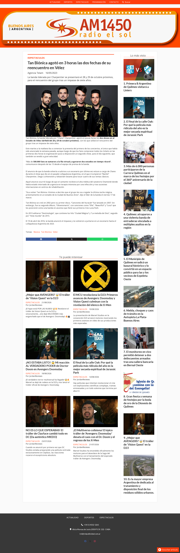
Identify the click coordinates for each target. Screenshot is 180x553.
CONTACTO (114, 2)
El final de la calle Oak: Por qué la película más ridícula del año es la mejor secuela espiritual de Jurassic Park (94, 367)
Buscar (127, 2)
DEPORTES (68, 2)
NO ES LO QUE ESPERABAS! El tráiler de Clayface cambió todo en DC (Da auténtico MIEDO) (47, 433)
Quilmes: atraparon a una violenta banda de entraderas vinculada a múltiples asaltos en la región (138, 221)
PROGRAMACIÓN (99, 2)
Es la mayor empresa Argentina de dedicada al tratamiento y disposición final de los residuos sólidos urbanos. (139, 485)
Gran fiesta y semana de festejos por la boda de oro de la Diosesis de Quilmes (138, 401)
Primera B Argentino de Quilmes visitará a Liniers (137, 87)
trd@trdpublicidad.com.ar (90, 534)
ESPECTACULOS (82, 2)
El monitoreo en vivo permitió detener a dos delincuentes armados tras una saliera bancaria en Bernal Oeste (138, 358)
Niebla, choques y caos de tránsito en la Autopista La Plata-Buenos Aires (139, 315)
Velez (55, 232)
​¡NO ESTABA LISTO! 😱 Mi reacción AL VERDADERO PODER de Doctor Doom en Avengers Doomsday (47, 366)
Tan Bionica (46, 232)
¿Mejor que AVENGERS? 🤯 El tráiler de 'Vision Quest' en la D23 (48, 296)
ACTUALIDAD (55, 2)
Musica (37, 232)
